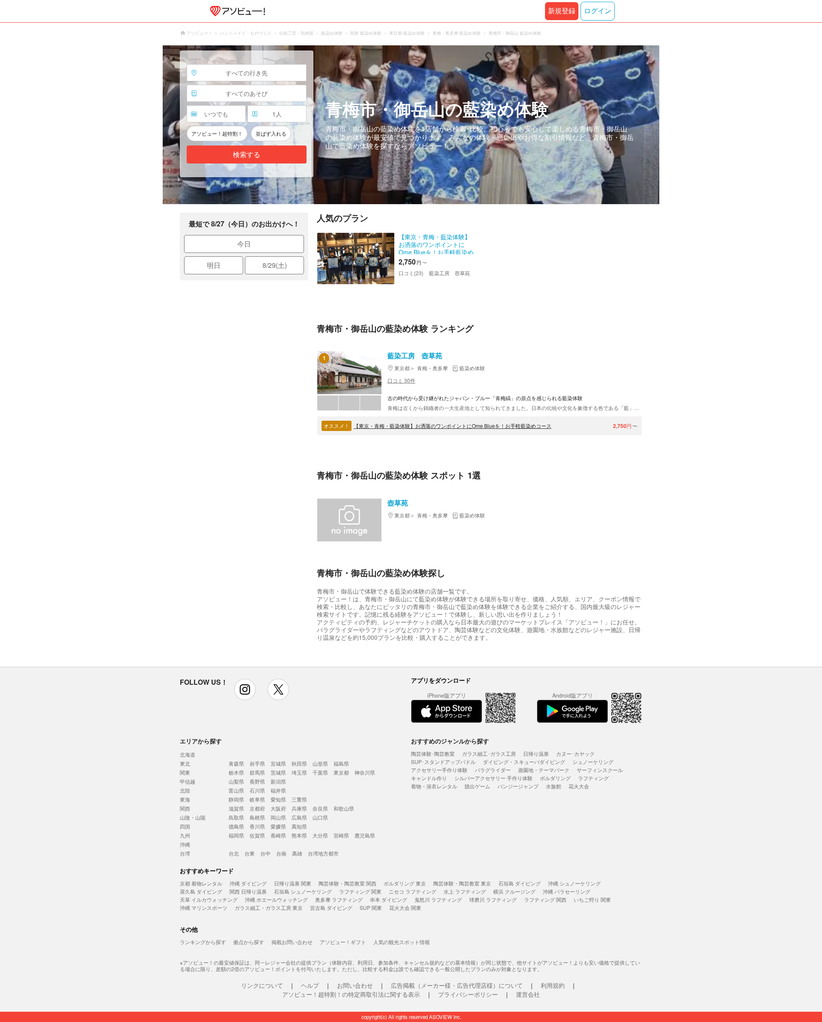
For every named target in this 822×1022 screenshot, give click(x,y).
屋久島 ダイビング (201, 891)
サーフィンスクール (600, 769)
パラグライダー (493, 769)
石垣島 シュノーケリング (303, 891)
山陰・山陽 (193, 817)
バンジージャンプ (518, 786)
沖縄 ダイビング (248, 883)
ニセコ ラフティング (412, 891)
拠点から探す (248, 941)
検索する (246, 154)
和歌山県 (344, 808)
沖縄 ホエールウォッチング (276, 899)
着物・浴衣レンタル (434, 786)
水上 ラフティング (465, 891)
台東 (249, 853)
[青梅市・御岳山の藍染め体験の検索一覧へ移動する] (411, 124)
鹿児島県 (364, 835)
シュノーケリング (593, 761)
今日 (244, 244)
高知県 (299, 826)
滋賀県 (236, 808)
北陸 (185, 790)
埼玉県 (299, 772)
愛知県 (278, 799)
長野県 (257, 781)
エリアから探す (201, 741)
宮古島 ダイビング (331, 907)
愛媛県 (278, 826)
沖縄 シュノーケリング (574, 883)
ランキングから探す (203, 941)
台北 (234, 853)
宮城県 (278, 763)
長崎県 (278, 835)
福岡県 (236, 835)
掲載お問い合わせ (292, 941)
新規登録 (561, 11)
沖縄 (185, 844)
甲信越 (187, 781)
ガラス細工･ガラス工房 (489, 753)
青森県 (236, 763)
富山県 (236, 790)
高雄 (297, 853)
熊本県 (299, 835)
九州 (185, 835)
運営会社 (528, 994)
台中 (265, 853)
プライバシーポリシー (468, 994)
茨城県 (278, 772)
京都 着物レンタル (201, 883)
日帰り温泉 (536, 753)
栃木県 (236, 772)
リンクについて (262, 985)
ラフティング (593, 777)
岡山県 (278, 817)
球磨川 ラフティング (493, 899)
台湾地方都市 (323, 853)
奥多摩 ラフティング (339, 899)
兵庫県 (299, 808)
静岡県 (236, 799)
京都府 (257, 808)
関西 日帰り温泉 (248, 891)
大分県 (320, 835)
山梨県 (236, 781)
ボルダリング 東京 (405, 883)
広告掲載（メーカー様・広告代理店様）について (457, 985)
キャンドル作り (429, 777)
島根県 (257, 817)
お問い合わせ (355, 985)
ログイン (597, 11)
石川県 (257, 790)
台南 (281, 853)
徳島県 (236, 826)
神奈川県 (364, 772)
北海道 (187, 754)
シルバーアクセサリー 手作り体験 (493, 777)
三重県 (299, 799)
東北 (185, 763)
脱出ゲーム (477, 786)
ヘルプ (310, 985)
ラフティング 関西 (545, 899)
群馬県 (257, 772)
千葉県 (320, 772)
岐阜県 (257, 799)
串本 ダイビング (388, 899)
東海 (185, 799)
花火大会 (579, 786)
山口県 (320, 817)
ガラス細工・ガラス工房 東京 (269, 907)
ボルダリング (555, 777)
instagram (245, 689)
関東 (185, 772)
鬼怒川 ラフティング (438, 899)
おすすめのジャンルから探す (450, 741)
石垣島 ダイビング (519, 883)
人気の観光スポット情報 (401, 941)
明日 (213, 265)
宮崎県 (341, 835)
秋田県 (299, 763)
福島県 (341, 763)
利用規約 (553, 985)
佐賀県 (257, 835)
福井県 (278, 790)
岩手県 (257, 763)
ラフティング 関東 (360, 891)
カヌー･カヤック (575, 753)
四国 (185, 826)
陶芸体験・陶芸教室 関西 (347, 883)
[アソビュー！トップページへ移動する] (236, 11)
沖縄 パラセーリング (566, 891)
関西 (185, 808)
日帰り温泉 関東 (292, 883)
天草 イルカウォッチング (209, 899)
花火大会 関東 (405, 907)
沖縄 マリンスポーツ (203, 907)
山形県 (320, 763)
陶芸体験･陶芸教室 (433, 753)
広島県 (299, 817)
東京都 (341, 772)
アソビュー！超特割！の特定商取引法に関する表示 (351, 994)
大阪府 (278, 808)
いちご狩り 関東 (592, 899)
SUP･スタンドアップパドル (443, 761)
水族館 (553, 786)
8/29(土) (274, 265)
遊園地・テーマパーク (543, 769)
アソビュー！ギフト (343, 941)
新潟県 (278, 781)
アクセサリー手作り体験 (439, 769)
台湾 (185, 853)
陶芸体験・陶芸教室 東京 (462, 883)
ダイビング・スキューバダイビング (524, 761)
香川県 (257, 826)
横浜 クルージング (514, 891)
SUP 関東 (371, 907)
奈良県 (320, 808)
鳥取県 (236, 817)
